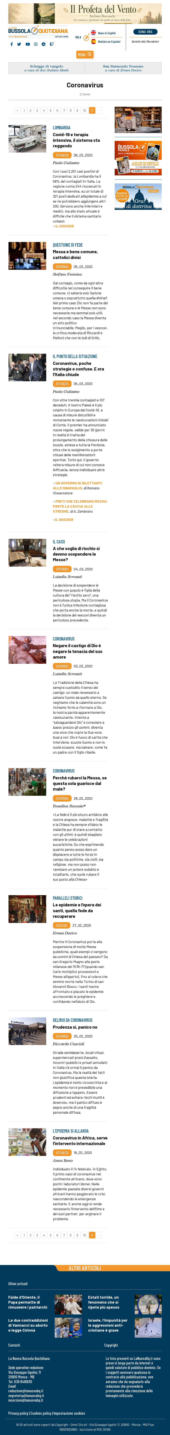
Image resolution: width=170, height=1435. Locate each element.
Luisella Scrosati (67, 576)
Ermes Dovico (65, 933)
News (107, 33)
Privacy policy (18, 1413)
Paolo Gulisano (66, 162)
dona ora (145, 31)
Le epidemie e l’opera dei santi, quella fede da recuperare (77, 910)
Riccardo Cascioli (68, 1043)
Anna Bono (63, 1160)
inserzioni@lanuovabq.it (25, 1400)
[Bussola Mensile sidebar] (138, 158)
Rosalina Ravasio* (69, 806)
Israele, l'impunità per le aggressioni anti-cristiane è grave (108, 1325)
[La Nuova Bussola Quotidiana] (38, 32)
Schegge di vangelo (46, 66)
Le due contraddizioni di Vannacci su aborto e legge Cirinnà (28, 1325)
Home (86, 94)
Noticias (109, 41)
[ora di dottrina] (138, 196)
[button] (85, 54)
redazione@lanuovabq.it (25, 1390)
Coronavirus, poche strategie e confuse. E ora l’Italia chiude (78, 368)
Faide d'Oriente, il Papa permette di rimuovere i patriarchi (27, 1302)
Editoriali (62, 266)
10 (84, 110)
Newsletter (145, 41)
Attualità (62, 155)
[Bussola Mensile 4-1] (138, 120)
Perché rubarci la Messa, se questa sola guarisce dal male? (80, 783)
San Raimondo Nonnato (123, 66)
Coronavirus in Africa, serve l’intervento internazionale (80, 1140)
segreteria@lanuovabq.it (26, 1395)
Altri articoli (85, 1267)
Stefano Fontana (67, 274)
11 (92, 110)
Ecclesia (61, 925)
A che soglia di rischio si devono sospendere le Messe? (76, 553)
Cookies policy (40, 1413)
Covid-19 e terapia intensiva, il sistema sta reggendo (76, 140)
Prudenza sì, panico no (75, 1026)
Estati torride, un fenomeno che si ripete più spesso (103, 1302)
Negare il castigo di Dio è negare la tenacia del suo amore (77, 651)
